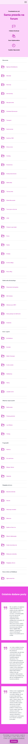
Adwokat (8, 75)
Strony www (9, 147)
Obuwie (8, 500)
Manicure (8, 518)
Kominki (8, 347)
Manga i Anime (10, 467)
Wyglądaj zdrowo (10, 563)
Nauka (8, 245)
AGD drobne (9, 296)
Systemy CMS (10, 138)
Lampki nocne (10, 391)
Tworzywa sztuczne (11, 209)
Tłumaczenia (9, 191)
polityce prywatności (19, 738)
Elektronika (9, 182)
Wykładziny (9, 374)
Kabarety (8, 476)
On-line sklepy (9, 262)
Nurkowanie (9, 407)
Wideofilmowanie (10, 200)
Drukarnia (8, 322)
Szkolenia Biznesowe (11, 111)
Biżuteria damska (10, 491)
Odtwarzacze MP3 (11, 305)
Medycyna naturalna (11, 554)
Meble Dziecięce (10, 356)
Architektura (9, 338)
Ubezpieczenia (10, 102)
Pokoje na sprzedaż (11, 227)
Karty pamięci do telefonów (13, 314)
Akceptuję (14, 741)
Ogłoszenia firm (10, 578)
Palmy (8, 382)
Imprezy (8, 449)
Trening (8, 434)
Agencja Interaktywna (11, 67)
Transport (8, 120)
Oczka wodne (9, 365)
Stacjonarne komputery (12, 287)
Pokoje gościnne (10, 416)
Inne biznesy (9, 93)
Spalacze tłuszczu (11, 527)
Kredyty (8, 254)
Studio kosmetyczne (11, 545)
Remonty (8, 84)
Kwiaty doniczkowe (11, 173)
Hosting (8, 156)
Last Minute (9, 425)
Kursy (7, 236)
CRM (7, 218)
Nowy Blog (9, 271)
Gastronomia (9, 129)
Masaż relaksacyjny (11, 536)
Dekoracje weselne (11, 509)
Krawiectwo (9, 164)
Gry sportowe (9, 458)
